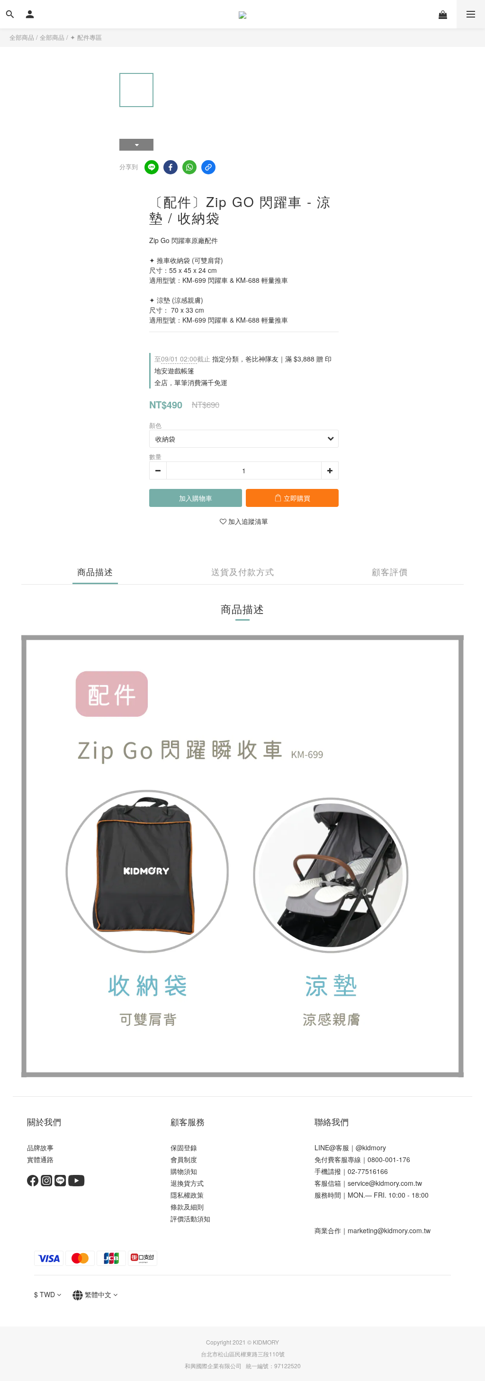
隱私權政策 (187, 1195)
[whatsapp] (189, 167)
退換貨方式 (187, 1183)
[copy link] (208, 167)
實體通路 (40, 1159)
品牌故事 (40, 1147)
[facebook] (170, 167)
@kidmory (371, 1147)
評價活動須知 (190, 1218)
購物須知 (184, 1171)
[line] (151, 167)
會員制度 (184, 1159)
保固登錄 (184, 1147)
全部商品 (21, 37)
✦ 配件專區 (86, 37)
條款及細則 (187, 1206)
